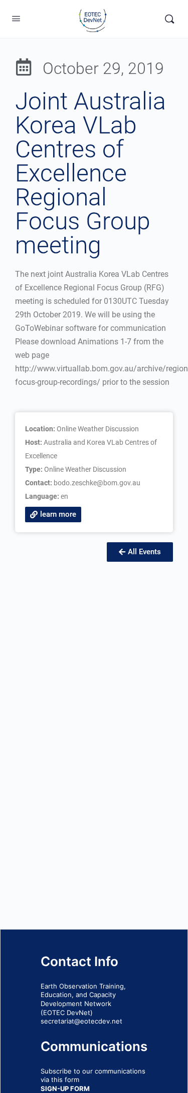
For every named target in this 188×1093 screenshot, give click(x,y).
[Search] (169, 19)
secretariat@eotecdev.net (81, 1021)
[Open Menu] (16, 18)
